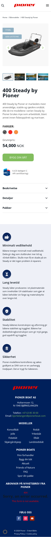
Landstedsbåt (36, 442)
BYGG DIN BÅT (18, 157)
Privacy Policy (19, 534)
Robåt (36, 429)
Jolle (13, 433)
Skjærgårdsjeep (13, 442)
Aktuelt (25, 463)
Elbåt (36, 438)
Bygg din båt (25, 459)
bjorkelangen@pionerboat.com (29, 415)
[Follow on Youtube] (32, 518)
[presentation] (8, 47)
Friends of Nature (25, 467)
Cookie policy (32, 534)
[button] (5, 532)
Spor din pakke (25, 476)
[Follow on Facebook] (19, 518)
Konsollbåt (13, 429)
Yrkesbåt (36, 433)
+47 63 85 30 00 (30, 412)
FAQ (25, 471)
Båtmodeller (14, 17)
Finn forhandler (25, 455)
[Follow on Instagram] (25, 518)
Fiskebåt (12, 438)
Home (5, 17)
